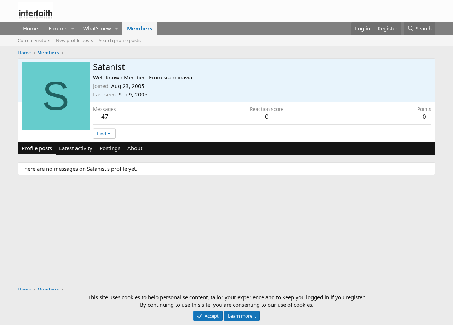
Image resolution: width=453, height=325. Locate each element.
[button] (73, 28)
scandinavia (178, 77)
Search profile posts (120, 40)
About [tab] (134, 148)
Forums (57, 28)
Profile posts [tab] (37, 148)
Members (139, 28)
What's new (97, 28)
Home (30, 28)
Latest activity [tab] (75, 148)
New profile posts (74, 40)
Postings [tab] (109, 148)
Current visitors (34, 40)
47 (104, 116)
